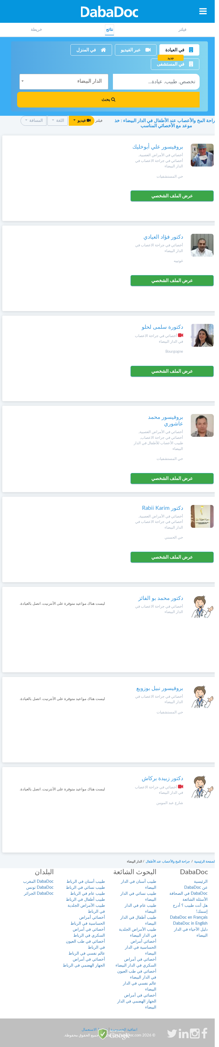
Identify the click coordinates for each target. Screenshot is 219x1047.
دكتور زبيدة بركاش (162, 778)
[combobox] (63, 82)
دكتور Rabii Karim (162, 508)
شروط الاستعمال (95, 1030)
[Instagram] (195, 1036)
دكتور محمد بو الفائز (160, 598)
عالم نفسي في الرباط (86, 953)
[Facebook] (204, 1036)
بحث (106, 99)
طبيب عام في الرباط (87, 894)
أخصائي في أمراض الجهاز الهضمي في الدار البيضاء (136, 1001)
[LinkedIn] (183, 1036)
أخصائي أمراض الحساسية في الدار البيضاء (140, 947)
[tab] (182, 29)
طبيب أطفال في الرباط (85, 900)
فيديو (82, 121)
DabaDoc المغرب (38, 882)
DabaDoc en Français (189, 918)
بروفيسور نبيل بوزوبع (159, 688)
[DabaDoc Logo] (109, 11)
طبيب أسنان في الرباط (85, 882)
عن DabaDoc (196, 888)
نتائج (109, 30)
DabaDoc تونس (40, 888)
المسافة (36, 121)
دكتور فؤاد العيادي (163, 237)
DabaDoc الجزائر (39, 894)
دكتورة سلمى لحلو (162, 327)
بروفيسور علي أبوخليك (157, 147)
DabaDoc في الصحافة (188, 894)
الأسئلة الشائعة (195, 900)
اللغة (59, 121)
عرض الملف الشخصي (172, 196)
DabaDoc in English (190, 924)
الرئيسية (201, 882)
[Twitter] (172, 1036)
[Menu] (203, 11)
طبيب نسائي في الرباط (85, 888)
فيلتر (182, 30)
